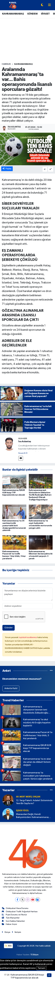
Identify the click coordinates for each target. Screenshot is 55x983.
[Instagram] (27, 899)
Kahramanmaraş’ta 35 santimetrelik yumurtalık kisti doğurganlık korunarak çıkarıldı (14, 525)
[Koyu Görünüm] (42, 5)
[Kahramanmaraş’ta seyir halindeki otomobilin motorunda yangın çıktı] (41, 512)
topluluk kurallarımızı (28, 637)
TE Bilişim (34, 955)
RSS (10, 946)
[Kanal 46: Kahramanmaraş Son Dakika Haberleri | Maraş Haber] (13, 5)
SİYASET (45, 14)
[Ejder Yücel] (8, 814)
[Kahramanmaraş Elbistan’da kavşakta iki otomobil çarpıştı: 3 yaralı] (41, 542)
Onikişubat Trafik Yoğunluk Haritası (22, 911)
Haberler (6, 64)
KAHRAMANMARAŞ (13, 14)
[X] (22, 899)
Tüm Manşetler (13, 918)
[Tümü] (51, 671)
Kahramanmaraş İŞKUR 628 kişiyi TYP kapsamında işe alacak (13, 492)
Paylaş (8, 169)
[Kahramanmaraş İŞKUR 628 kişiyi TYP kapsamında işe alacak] (14, 481)
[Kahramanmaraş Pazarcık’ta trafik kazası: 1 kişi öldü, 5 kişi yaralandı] (14, 542)
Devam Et (22, 453)
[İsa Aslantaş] (9, 444)
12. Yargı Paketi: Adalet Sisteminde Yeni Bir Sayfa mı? (34, 802)
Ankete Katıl (10, 688)
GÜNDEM (32, 14)
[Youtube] (32, 899)
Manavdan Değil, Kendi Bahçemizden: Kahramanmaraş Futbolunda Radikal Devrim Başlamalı (32, 816)
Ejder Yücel (22, 810)
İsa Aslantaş (24, 441)
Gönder (8, 627)
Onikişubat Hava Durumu (17, 908)
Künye (7, 932)
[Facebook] (17, 899)
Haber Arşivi (11, 924)
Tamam (41, 968)
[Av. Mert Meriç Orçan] (8, 800)
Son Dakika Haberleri (15, 921)
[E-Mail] (20, 458)
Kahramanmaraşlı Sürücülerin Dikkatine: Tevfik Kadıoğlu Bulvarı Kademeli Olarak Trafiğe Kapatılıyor (40, 495)
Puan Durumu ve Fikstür (16, 915)
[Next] (37, 899)
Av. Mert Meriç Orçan (28, 797)
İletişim (18, 932)
